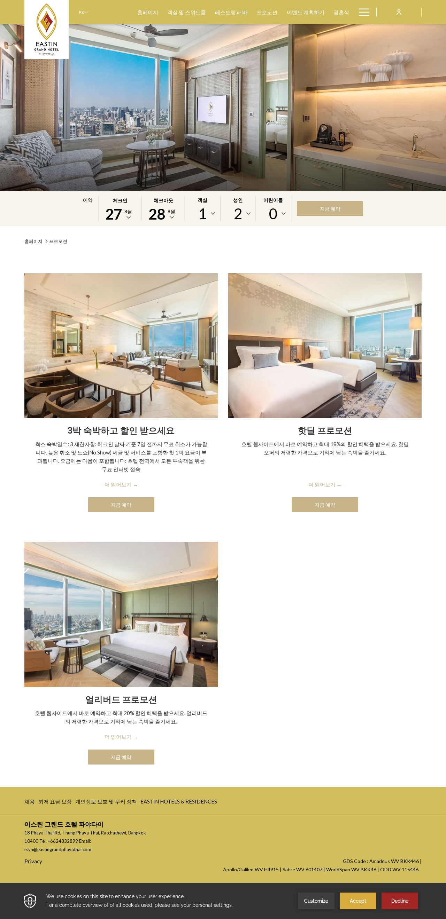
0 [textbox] (273, 213)
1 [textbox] (202, 213)
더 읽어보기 (118, 484)
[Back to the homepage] (46, 29)
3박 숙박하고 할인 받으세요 (121, 431)
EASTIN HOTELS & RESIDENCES (178, 803)
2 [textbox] (238, 213)
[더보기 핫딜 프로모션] (325, 345)
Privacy (33, 861)
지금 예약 (330, 209)
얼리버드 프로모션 (121, 700)
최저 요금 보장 (55, 803)
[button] (120, 208)
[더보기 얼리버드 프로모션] (121, 614)
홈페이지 (33, 241)
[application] (223, 901)
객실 (202, 200)
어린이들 (273, 200)
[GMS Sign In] (399, 11)
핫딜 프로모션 (325, 431)
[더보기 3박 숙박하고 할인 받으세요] (121, 345)
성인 (238, 200)
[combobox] (202, 213)
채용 (29, 803)
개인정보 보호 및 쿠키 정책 (106, 803)
